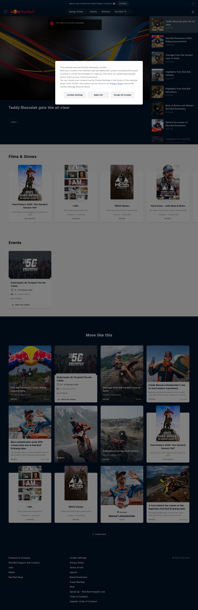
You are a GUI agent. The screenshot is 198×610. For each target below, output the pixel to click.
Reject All (98, 95)
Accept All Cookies (122, 95)
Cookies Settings (75, 95)
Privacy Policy (117, 83)
